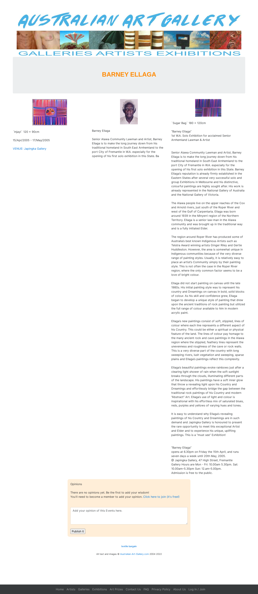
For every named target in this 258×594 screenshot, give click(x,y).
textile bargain (129, 546)
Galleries (84, 589)
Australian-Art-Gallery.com (134, 554)
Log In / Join (196, 589)
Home (60, 589)
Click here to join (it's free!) (161, 496)
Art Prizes (116, 589)
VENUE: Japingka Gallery (29, 148)
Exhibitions (99, 589)
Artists (71, 589)
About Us (179, 589)
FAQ (146, 589)
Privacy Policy (161, 589)
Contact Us (133, 589)
